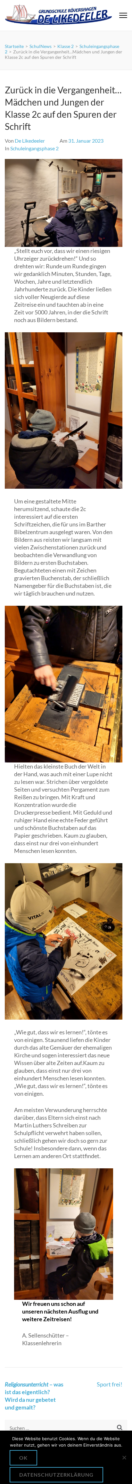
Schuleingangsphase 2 (34, 148)
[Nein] (124, 1457)
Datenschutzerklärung (56, 1475)
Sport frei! (109, 1384)
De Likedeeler (30, 141)
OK (23, 1458)
